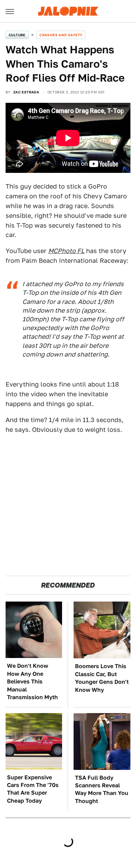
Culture (17, 35)
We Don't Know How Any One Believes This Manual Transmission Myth (32, 682)
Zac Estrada (26, 92)
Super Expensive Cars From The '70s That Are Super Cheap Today (33, 789)
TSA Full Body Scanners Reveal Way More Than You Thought (101, 789)
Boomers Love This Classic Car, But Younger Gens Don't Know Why (102, 678)
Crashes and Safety (60, 35)
